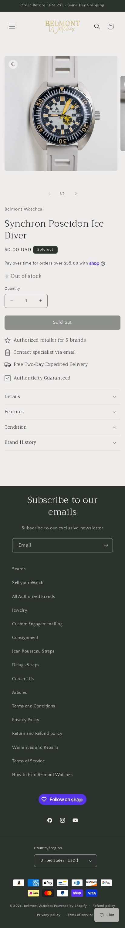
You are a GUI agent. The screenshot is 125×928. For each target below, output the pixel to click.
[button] (12, 26)
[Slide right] (76, 194)
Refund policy (104, 906)
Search (19, 569)
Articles (19, 692)
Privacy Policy (25, 719)
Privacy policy (48, 915)
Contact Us (23, 679)
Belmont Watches (38, 905)
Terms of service (79, 915)
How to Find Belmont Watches (42, 774)
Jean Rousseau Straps (33, 651)
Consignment (25, 637)
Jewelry (19, 610)
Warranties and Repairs (35, 747)
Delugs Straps (25, 665)
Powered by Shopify (70, 905)
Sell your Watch (28, 582)
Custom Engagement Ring (37, 624)
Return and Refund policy (37, 733)
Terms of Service (28, 761)
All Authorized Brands (33, 596)
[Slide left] (49, 194)
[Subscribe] (106, 545)
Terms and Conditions (33, 706)
